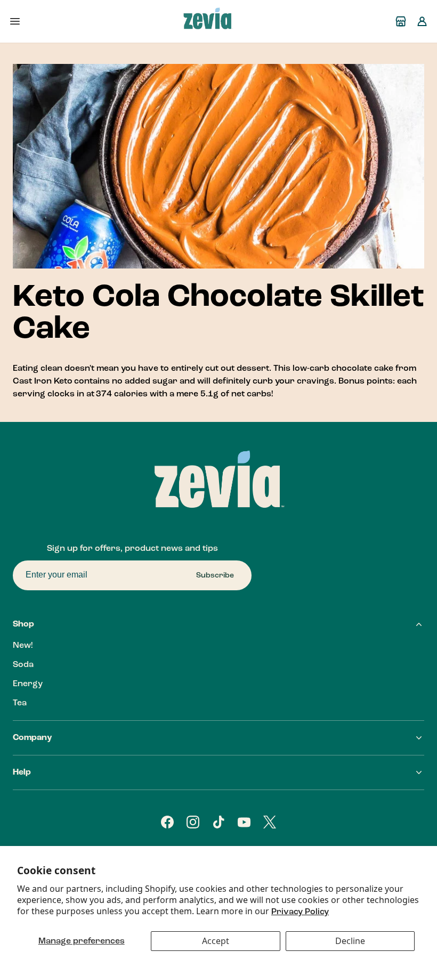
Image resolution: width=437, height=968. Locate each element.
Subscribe (215, 575)
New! (23, 645)
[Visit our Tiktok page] (218, 822)
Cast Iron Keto (42, 381)
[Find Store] (400, 21)
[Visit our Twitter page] (269, 822)
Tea (20, 703)
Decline (350, 941)
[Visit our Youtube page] (244, 822)
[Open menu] (15, 21)
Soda (23, 665)
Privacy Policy (300, 912)
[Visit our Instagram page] (193, 822)
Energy (28, 684)
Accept (215, 941)
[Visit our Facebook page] (167, 822)
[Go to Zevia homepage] (208, 21)
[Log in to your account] (422, 21)
